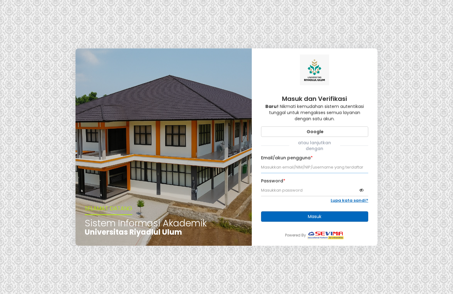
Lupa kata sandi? (349, 200)
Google (315, 132)
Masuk (314, 216)
